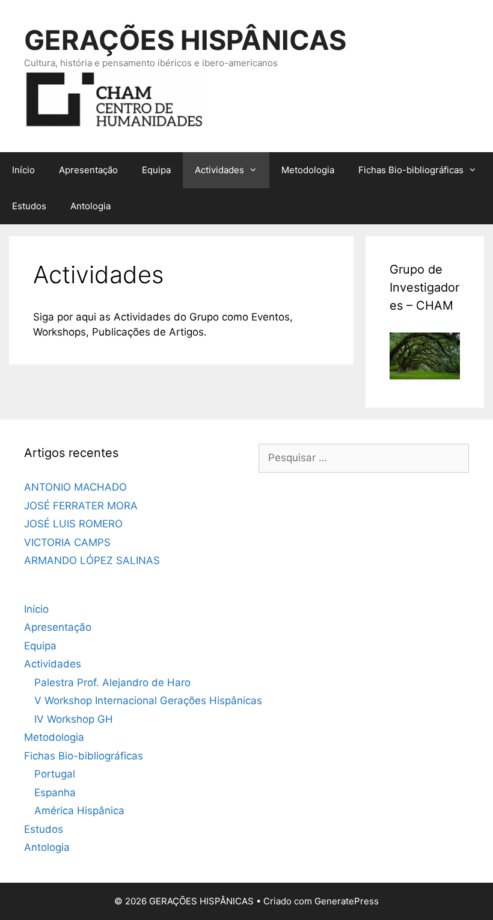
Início (23, 170)
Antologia (90, 206)
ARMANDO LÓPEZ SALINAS (92, 560)
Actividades (219, 170)
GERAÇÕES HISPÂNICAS (185, 40)
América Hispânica (79, 811)
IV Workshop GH (73, 719)
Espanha (55, 793)
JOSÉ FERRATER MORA (81, 506)
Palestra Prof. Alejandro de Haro (112, 682)
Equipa (156, 170)
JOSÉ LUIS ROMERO (73, 524)
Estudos (29, 206)
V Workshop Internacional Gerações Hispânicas (148, 701)
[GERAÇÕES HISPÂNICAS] (114, 98)
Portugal (54, 774)
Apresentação (88, 170)
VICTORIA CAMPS (67, 542)
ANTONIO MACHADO (75, 487)
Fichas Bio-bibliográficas (411, 170)
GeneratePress (346, 901)
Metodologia (307, 170)
